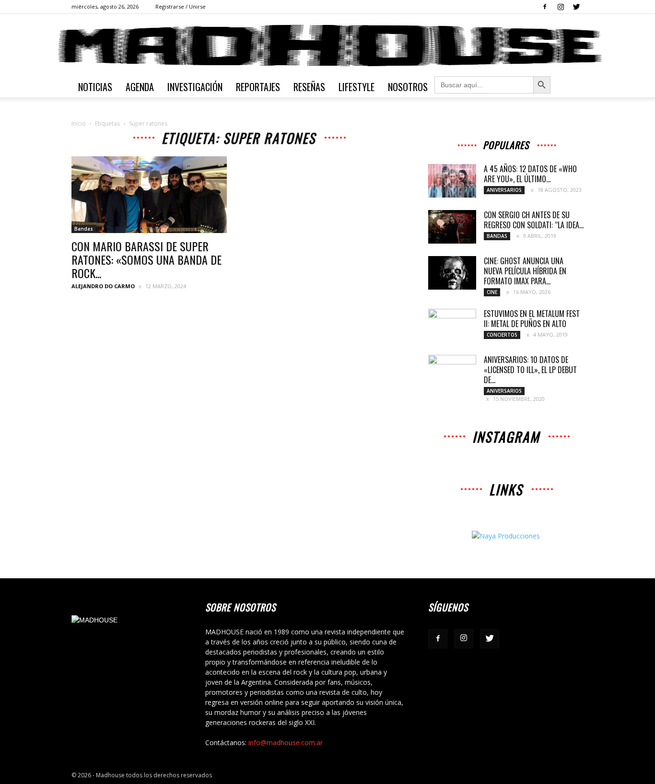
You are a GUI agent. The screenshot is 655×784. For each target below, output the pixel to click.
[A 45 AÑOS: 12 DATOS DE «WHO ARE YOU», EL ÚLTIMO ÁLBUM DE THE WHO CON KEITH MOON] (452, 181)
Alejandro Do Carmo (103, 286)
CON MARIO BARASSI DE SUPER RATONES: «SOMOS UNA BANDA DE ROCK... (146, 259)
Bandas (83, 228)
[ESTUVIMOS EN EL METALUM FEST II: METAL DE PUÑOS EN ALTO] (452, 325)
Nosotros (408, 87)
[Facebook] (545, 6)
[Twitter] (576, 6)
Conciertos (502, 334)
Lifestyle (356, 87)
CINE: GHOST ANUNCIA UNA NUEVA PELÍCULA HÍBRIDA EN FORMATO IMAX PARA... (525, 271)
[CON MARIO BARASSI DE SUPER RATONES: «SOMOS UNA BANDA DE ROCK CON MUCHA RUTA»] (149, 194)
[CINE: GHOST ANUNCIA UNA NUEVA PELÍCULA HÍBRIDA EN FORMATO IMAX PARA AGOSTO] (452, 273)
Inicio (78, 123)
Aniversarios (504, 190)
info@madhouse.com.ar (285, 742)
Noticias (95, 87)
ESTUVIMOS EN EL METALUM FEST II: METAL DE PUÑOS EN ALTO (532, 318)
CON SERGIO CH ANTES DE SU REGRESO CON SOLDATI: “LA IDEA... (534, 220)
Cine (492, 292)
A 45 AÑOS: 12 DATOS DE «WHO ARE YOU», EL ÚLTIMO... (530, 174)
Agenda (140, 87)
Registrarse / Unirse (180, 6)
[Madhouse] (327, 46)
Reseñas (309, 87)
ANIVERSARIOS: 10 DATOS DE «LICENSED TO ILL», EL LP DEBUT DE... (530, 370)
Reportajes (258, 87)
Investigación (194, 87)
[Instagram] (560, 6)
